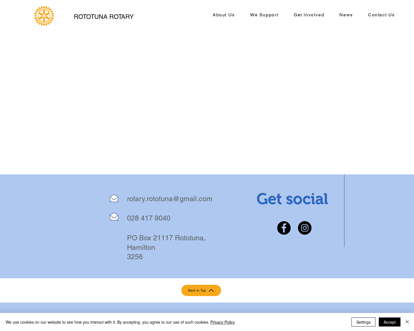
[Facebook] (284, 228)
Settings (363, 322)
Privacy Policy (222, 322)
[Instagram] (304, 228)
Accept (390, 322)
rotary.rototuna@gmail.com (169, 199)
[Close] (407, 321)
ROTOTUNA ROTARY (104, 16)
